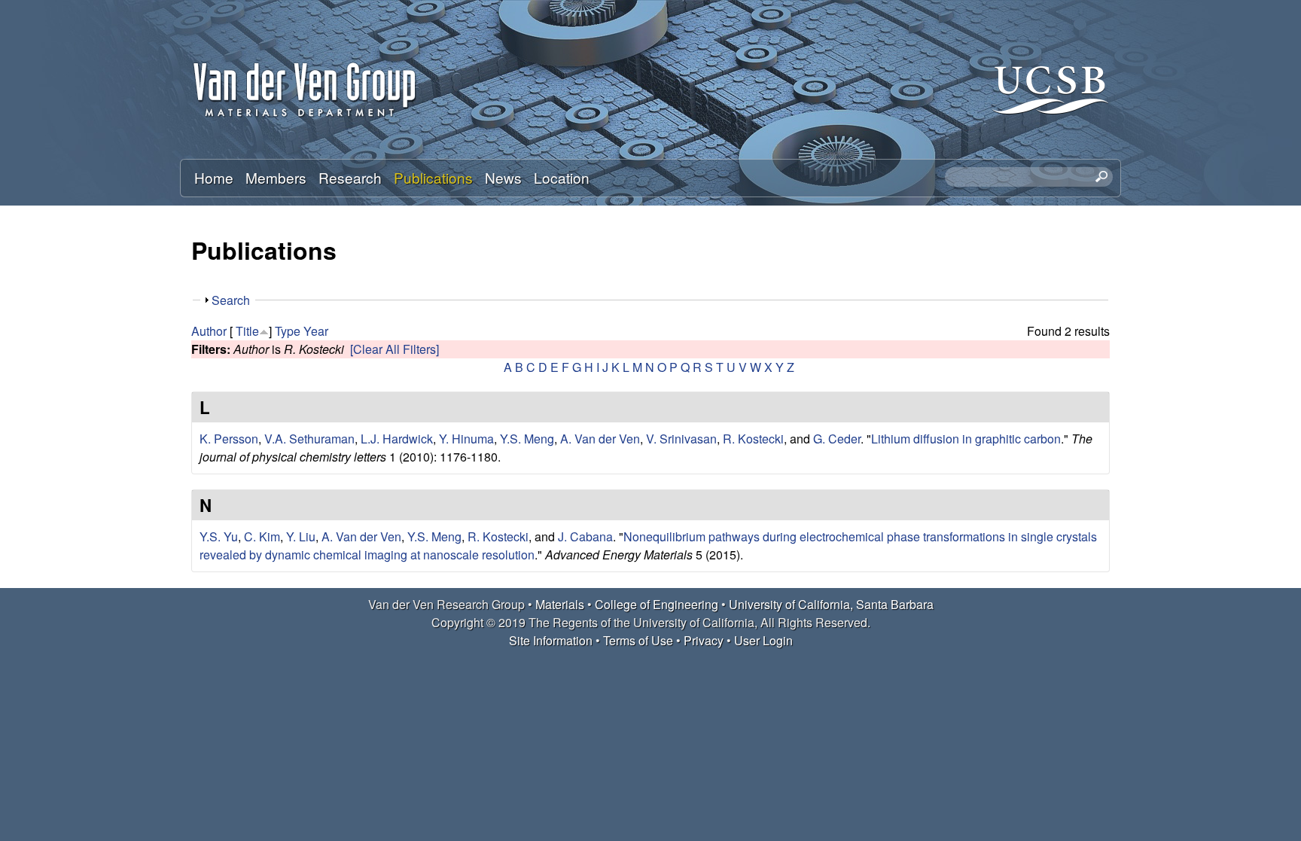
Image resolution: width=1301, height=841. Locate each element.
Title (247, 331)
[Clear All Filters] (394, 349)
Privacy (704, 640)
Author (209, 331)
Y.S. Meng (527, 438)
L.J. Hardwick (397, 438)
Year (315, 331)
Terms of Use (638, 640)
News (503, 177)
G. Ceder (837, 438)
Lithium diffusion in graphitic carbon (966, 438)
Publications (433, 177)
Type (287, 331)
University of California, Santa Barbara (831, 604)
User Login (763, 640)
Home (213, 177)
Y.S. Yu (219, 536)
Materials (559, 604)
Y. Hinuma (466, 438)
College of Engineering (656, 604)
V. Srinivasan (681, 438)
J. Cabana (585, 536)
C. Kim (262, 536)
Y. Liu (300, 536)
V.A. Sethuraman (309, 438)
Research (350, 177)
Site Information (551, 640)
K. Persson (229, 438)
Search (231, 300)
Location (562, 177)
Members (275, 177)
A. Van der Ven (600, 438)
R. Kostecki (753, 438)
